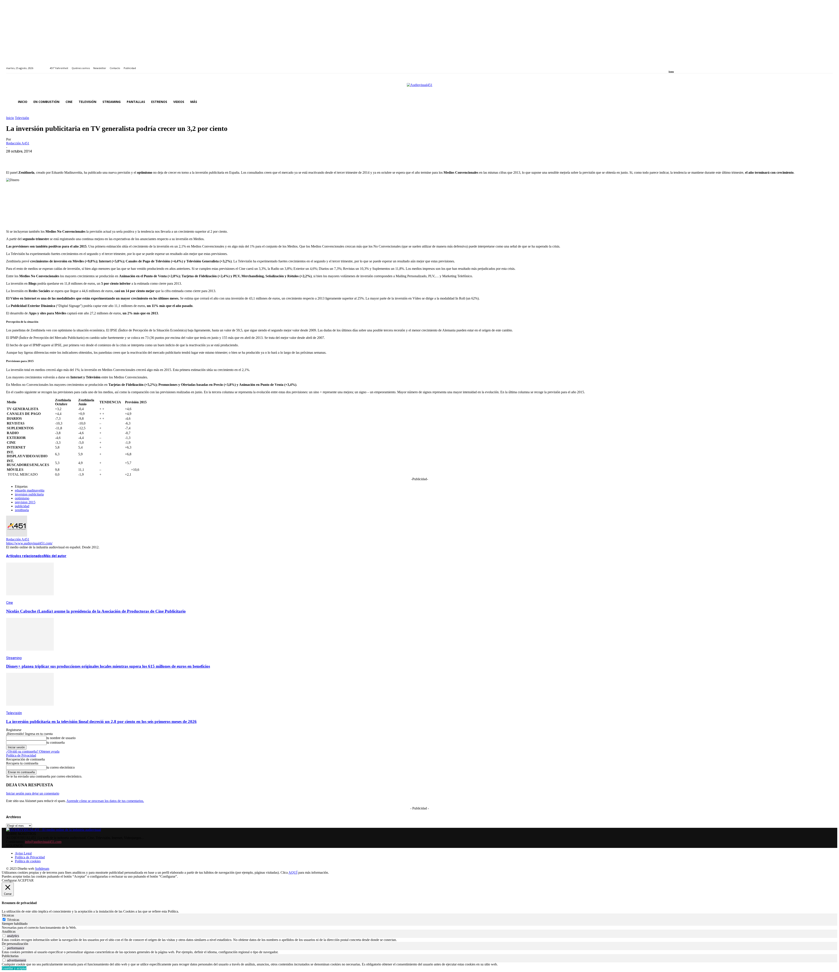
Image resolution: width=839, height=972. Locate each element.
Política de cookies (28, 861)
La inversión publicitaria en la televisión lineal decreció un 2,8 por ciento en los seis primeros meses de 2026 (101, 721)
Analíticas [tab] (9, 931)
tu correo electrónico (61, 767)
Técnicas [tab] (8, 915)
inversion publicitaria (29, 494)
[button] (827, 102)
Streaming (14, 658)
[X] (29, 158)
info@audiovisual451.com (43, 842)
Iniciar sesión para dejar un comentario (32, 793)
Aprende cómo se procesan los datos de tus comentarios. (105, 801)
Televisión (22, 118)
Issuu (671, 71)
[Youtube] (689, 65)
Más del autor (55, 556)
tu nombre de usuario (61, 738)
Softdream (42, 868)
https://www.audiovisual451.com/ (29, 543)
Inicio (10, 118)
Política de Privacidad (21, 755)
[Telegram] (92, 158)
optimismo (22, 498)
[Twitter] (685, 65)
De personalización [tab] (15, 944)
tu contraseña (56, 742)
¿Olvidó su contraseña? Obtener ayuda (32, 751)
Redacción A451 (17, 143)
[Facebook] (670, 65)
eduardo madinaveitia (29, 490)
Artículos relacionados (25, 556)
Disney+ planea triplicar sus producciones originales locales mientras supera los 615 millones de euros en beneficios (108, 666)
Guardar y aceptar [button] (14, 968)
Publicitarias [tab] (10, 956)
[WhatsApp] (45, 158)
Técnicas (13, 920)
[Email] (76, 158)
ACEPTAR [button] (25, 880)
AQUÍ (292, 872)
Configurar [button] (9, 880)
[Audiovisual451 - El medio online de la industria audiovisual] (419, 87)
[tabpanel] (419, 928)
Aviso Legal (23, 853)
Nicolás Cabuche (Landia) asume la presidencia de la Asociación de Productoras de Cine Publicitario (96, 611)
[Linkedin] (680, 65)
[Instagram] (675, 65)
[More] (107, 158)
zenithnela (22, 510)
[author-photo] (16, 535)
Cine (9, 603)
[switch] (4, 935)
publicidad (22, 506)
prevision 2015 (25, 502)
